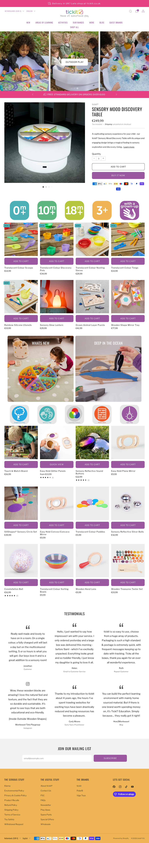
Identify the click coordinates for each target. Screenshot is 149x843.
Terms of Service (12, 814)
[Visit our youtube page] (132, 787)
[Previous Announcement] (32, 94)
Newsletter (46, 805)
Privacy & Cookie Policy (15, 795)
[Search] (130, 11)
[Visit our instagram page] (120, 787)
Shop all (74, 27)
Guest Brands (116, 22)
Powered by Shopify (121, 838)
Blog (102, 22)
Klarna (7, 786)
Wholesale (45, 824)
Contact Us (46, 790)
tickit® (95, 104)
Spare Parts (46, 814)
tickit (79, 786)
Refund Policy (10, 805)
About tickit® (47, 786)
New (28, 22)
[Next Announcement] (116, 94)
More (91, 22)
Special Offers (47, 819)
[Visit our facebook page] (114, 787)
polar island (74, 62)
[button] (71, 88)
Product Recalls (11, 800)
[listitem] (74, 3)
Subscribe (110, 758)
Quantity (96, 154)
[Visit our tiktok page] (126, 787)
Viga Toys (81, 795)
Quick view (57, 464)
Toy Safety (9, 819)
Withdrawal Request (13, 824)
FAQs (43, 800)
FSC (43, 795)
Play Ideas (45, 810)
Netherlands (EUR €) (13, 11)
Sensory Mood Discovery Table (117, 112)
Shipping (108, 124)
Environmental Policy (14, 790)
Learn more (129, 147)
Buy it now (118, 175)
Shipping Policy (11, 810)
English (29, 11)
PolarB (80, 790)
